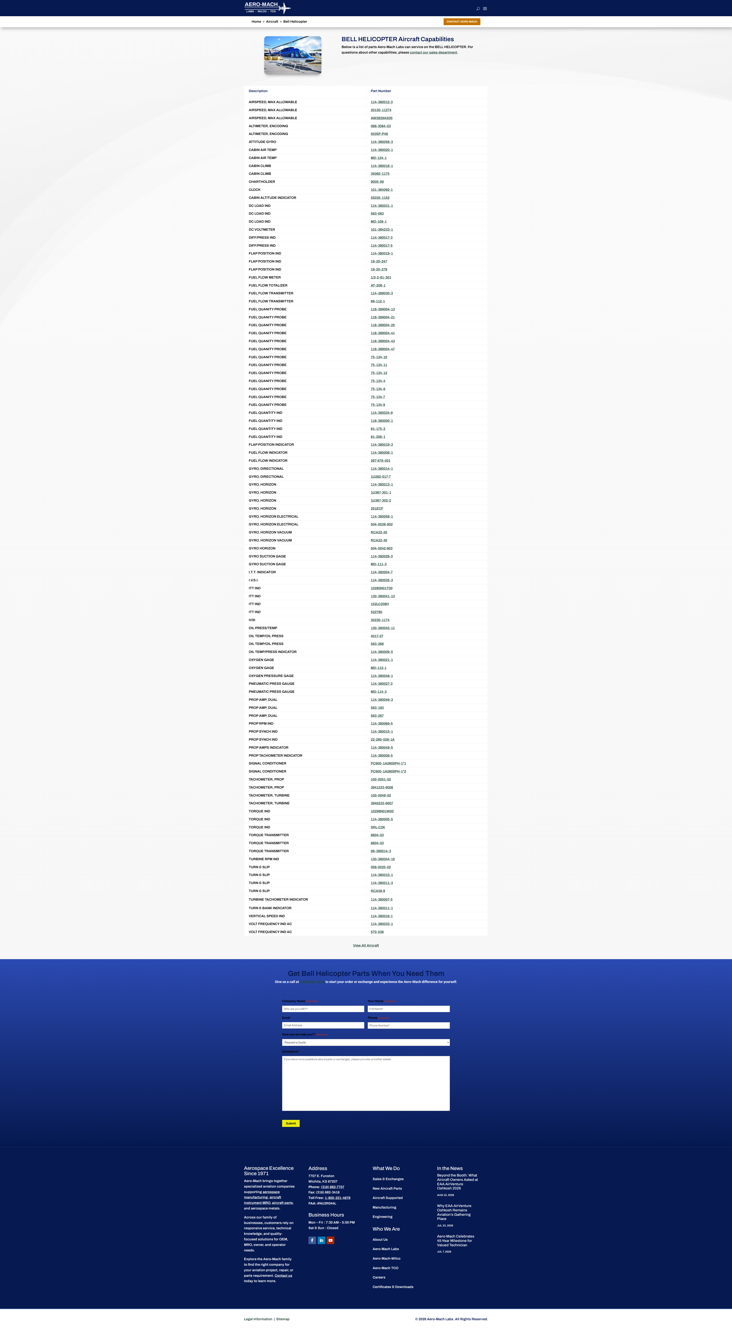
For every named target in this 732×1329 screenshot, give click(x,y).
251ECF (377, 508)
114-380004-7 (382, 572)
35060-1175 (380, 174)
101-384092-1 (382, 190)
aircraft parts (282, 1203)
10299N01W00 (382, 811)
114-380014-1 (382, 469)
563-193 (377, 708)
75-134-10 (379, 357)
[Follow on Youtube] (330, 1240)
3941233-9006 (382, 787)
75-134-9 (378, 405)
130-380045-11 (383, 628)
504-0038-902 (382, 524)
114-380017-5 (381, 245)
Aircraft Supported (388, 1198)
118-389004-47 (383, 349)
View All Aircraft (366, 945)
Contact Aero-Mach (462, 21)
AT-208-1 (378, 285)
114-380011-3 (382, 883)
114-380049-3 (382, 700)
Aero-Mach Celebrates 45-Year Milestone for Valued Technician (455, 1240)
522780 (376, 612)
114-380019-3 (382, 444)
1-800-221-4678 (312, 982)
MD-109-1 (379, 221)
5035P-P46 (379, 134)
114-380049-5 (382, 747)
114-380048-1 (382, 676)
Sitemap (283, 1319)
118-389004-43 (383, 341)
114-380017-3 (381, 237)
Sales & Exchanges (388, 1179)
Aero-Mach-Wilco (387, 1258)
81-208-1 (378, 437)
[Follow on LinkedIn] (321, 1240)
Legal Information (258, 1319)
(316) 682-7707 (332, 1187)
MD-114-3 (379, 692)
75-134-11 (379, 365)
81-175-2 (378, 429)
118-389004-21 (383, 317)
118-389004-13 (383, 309)
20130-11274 (381, 110)
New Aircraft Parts (387, 1188)
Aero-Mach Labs (386, 1249)
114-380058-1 (382, 516)
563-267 (377, 716)
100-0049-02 (381, 795)
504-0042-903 (381, 548)
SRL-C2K (378, 827)
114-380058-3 (382, 142)
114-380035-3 (382, 580)
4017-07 (377, 636)
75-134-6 (378, 389)
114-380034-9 (382, 413)
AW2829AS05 (381, 118)
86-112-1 (378, 301)
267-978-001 (380, 461)
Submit (291, 1123)
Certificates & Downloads (393, 1287)
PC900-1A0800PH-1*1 (388, 763)
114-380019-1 (382, 253)
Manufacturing (384, 1207)
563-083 (377, 213)
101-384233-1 (382, 229)
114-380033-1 (382, 924)
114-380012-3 (382, 102)
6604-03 (377, 835)
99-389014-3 (381, 851)
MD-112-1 (378, 668)
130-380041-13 (383, 596)
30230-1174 (380, 620)
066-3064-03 (381, 126)
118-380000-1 (382, 421)
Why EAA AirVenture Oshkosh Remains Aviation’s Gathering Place (454, 1212)
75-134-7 (378, 397)
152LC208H (380, 604)
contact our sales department (433, 52)
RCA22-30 (379, 540)
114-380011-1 (382, 908)
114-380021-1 (382, 660)
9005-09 (377, 182)
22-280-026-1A (383, 739)
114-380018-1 (382, 166)
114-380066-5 (382, 723)
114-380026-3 (382, 556)
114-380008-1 (382, 453)
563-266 (377, 644)
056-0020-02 (381, 867)
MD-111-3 (379, 564)
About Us (380, 1239)
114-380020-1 (382, 150)
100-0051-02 (381, 779)
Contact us (283, 1276)
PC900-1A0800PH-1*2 (388, 771)
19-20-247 (379, 261)
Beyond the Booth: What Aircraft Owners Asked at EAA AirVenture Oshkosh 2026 (457, 1181)
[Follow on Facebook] (312, 1240)
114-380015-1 (382, 731)
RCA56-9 (378, 891)
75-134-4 (378, 381)
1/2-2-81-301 (381, 277)
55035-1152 (380, 198)
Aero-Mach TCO (385, 1268)
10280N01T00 (381, 588)
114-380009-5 (382, 652)
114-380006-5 (382, 755)
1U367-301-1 (381, 492)
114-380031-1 (382, 206)
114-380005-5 (382, 819)
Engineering (382, 1217)
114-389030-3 (382, 293)
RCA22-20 (379, 532)
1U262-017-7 (381, 477)
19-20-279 (379, 269)
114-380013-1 (382, 484)
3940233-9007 (382, 803)
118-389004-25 (383, 325)
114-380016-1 (382, 916)
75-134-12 (379, 373)
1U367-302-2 (381, 500)
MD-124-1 (379, 158)
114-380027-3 (381, 684)
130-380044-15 (383, 859)
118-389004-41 (383, 333)
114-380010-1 (382, 875)
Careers (379, 1277)
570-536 (377, 932)
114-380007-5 (381, 899)
